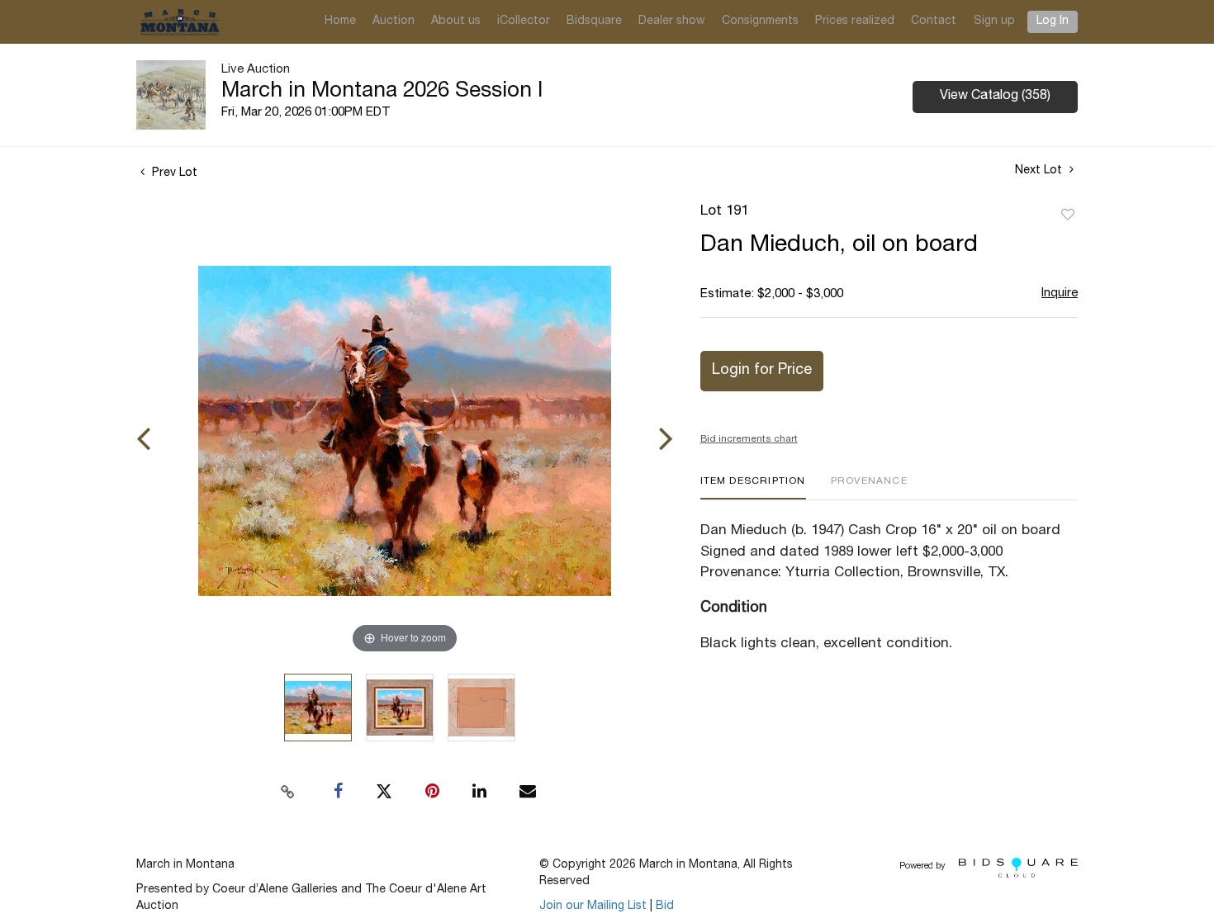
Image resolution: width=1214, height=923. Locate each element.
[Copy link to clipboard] (288, 792)
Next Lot (1040, 171)
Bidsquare (594, 21)
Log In (1052, 21)
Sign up (994, 21)
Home (340, 21)
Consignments (760, 21)
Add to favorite (1068, 215)
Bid (665, 906)
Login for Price (762, 370)
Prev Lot (173, 173)
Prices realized (854, 21)
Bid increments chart (749, 439)
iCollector (523, 21)
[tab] (753, 487)
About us (456, 21)
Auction (393, 21)
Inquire (1059, 293)
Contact (933, 21)
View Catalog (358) (995, 96)
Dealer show (671, 21)
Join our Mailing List (593, 906)
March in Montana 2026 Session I (382, 91)
